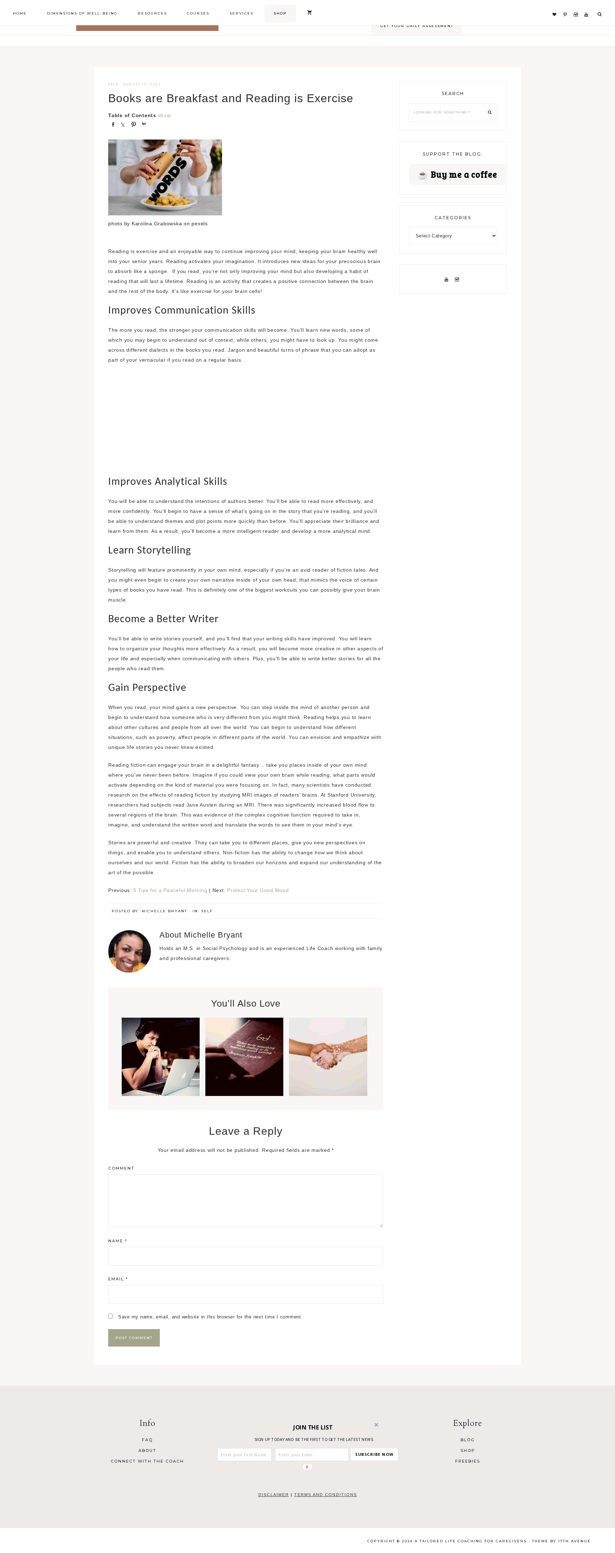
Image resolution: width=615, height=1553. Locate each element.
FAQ (147, 1439)
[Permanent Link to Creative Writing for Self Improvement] (244, 1094)
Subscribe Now (374, 1454)
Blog (468, 1439)
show (164, 115)
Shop (468, 1450)
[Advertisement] (245, 422)
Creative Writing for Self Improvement (244, 1063)
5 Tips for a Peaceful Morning (170, 890)
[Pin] (133, 123)
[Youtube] (587, 6)
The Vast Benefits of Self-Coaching (161, 1058)
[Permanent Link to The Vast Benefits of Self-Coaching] (161, 1094)
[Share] (112, 123)
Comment (121, 1168)
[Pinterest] (566, 6)
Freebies (467, 1461)
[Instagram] (577, 6)
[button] (312, 1427)
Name (117, 1240)
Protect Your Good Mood (258, 890)
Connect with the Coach (147, 1461)
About (147, 1450)
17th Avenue (574, 1541)
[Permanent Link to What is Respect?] (328, 1094)
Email (118, 1278)
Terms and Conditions (325, 1494)
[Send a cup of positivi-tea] (556, 6)
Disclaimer (273, 1494)
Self (113, 84)
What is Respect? (328, 1054)
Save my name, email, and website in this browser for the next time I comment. (210, 1316)
